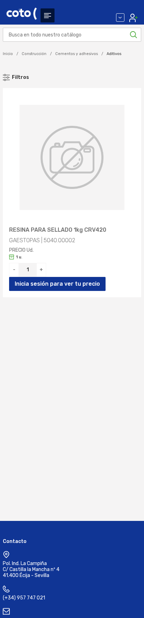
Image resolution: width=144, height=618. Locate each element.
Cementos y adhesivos (76, 54)
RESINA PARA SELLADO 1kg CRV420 (57, 230)
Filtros (20, 77)
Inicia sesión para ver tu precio (57, 283)
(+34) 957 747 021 (24, 598)
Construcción (34, 54)
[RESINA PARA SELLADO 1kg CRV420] (72, 157)
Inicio (8, 54)
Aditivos (114, 54)
